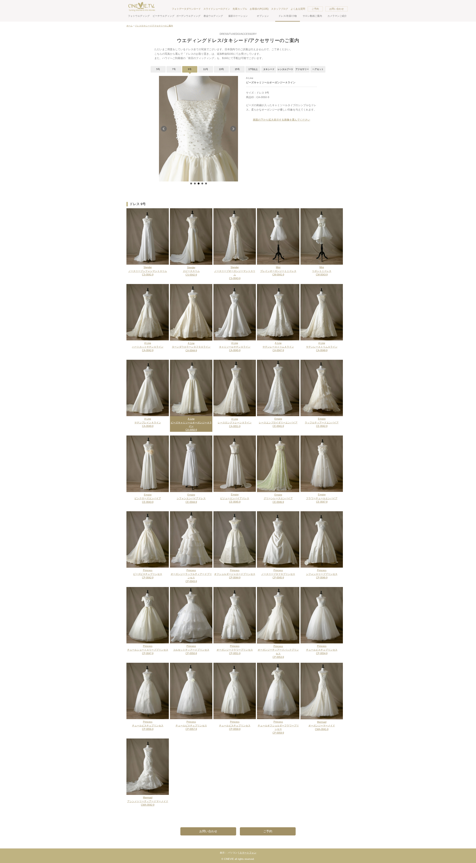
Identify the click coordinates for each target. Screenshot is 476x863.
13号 (221, 69)
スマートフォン (247, 852)
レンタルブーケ (285, 69)
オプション (263, 16)
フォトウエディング (139, 16)
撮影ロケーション (238, 16)
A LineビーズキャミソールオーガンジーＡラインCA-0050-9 (191, 424)
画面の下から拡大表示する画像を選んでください (281, 119)
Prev (164, 129)
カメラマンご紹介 (337, 16)
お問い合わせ (336, 8)
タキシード (268, 69)
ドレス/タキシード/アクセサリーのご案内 (154, 26)
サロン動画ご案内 (312, 16)
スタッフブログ (279, 8)
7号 (174, 69)
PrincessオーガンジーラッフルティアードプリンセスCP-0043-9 (191, 576)
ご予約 (315, 8)
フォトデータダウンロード (186, 8)
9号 (190, 69)
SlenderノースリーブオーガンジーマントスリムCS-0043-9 (234, 273)
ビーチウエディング (163, 16)
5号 (158, 69)
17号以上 (253, 69)
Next (233, 129)
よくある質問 (298, 8)
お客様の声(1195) (259, 8)
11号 (205, 69)
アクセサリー (302, 69)
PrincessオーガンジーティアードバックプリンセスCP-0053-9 (278, 651)
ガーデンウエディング (188, 16)
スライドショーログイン (216, 8)
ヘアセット (318, 69)
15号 (237, 69)
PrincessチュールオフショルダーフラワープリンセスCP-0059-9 (278, 727)
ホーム (129, 26)
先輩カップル (240, 8)
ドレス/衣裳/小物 (287, 16)
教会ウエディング (213, 16)
